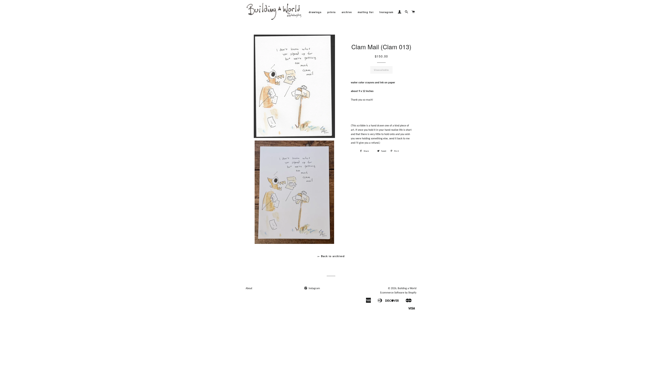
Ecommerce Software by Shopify (398, 292)
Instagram (386, 12)
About (249, 288)
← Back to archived (331, 256)
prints (331, 12)
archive (347, 12)
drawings (315, 12)
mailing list (366, 12)
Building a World (407, 288)
